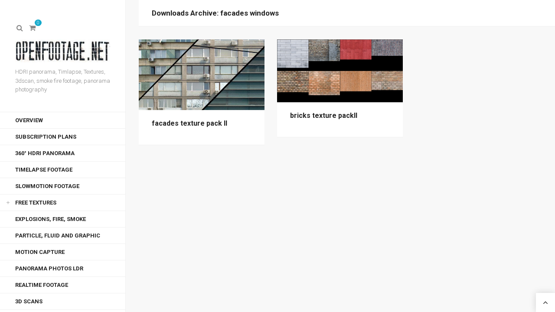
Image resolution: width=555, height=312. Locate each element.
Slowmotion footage (47, 186)
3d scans (28, 301)
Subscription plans (45, 136)
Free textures (35, 202)
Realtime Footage (41, 285)
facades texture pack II (189, 123)
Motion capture (40, 252)
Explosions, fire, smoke (50, 219)
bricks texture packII (323, 115)
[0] (32, 28)
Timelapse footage (43, 169)
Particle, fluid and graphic (57, 235)
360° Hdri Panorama (45, 153)
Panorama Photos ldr (49, 268)
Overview (29, 120)
